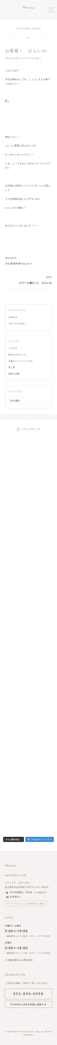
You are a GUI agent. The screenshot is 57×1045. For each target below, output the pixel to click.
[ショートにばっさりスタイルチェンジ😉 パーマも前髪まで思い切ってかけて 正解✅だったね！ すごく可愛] (39, 628)
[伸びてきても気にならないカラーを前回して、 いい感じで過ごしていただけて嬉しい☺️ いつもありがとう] (7, 615)
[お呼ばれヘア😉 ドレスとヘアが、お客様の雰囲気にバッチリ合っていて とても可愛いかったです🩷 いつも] (7, 479)
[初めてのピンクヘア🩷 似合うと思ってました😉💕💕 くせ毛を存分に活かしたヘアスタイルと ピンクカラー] (28, 640)
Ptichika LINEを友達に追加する (28, 1004)
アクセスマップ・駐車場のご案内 (27, 903)
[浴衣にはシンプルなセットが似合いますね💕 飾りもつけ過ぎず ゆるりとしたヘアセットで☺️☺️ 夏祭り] (17, 475)
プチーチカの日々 (31, 58)
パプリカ (12, 348)
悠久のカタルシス (17, 354)
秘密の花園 (13, 373)
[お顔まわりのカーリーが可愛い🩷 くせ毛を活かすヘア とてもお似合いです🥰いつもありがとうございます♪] (49, 470)
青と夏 (11, 367)
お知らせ (12, 317)
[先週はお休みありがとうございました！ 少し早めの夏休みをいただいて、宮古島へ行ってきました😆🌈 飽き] (17, 704)
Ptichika (23, 1031)
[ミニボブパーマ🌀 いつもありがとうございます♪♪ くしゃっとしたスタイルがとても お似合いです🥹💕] (49, 610)
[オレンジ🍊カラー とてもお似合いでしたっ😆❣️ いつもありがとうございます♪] (39, 461)
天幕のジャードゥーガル (20, 360)
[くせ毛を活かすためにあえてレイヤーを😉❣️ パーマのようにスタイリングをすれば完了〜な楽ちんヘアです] (28, 504)
